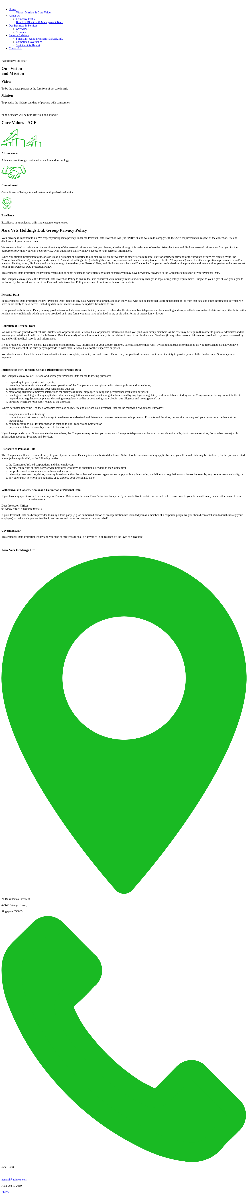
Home (12, 9)
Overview (21, 28)
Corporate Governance (29, 41)
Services (21, 32)
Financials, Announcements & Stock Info (39, 38)
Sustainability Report (28, 45)
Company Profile (26, 19)
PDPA (5, 1191)
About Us (14, 15)
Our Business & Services (23, 25)
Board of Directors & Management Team (39, 22)
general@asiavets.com (14, 499)
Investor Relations (19, 35)
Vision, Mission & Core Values (34, 12)
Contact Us (15, 48)
